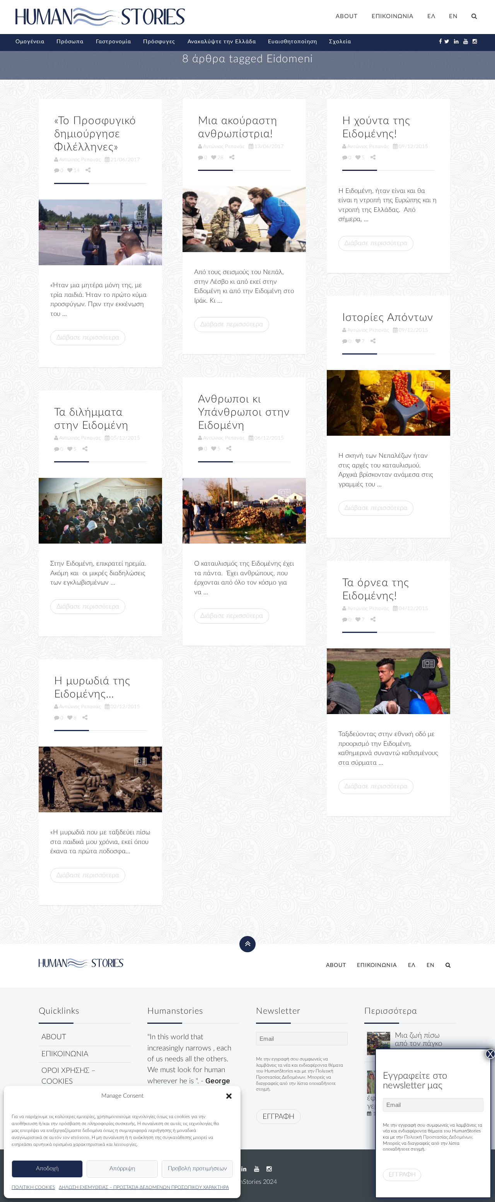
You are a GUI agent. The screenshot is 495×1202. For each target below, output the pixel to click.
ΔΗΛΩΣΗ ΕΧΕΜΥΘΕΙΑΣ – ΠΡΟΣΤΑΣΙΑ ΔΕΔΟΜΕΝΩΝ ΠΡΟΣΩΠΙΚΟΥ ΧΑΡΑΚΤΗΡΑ (144, 1187)
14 (76, 170)
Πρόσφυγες (159, 41)
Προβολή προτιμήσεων (197, 1168)
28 (220, 157)
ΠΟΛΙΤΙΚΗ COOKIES (33, 1187)
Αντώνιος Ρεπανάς (80, 159)
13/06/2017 (269, 146)
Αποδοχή (47, 1168)
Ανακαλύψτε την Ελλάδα (222, 41)
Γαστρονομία (113, 41)
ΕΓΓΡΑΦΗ (278, 1116)
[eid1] (100, 779)
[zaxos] (244, 219)
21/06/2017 (125, 159)
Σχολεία (340, 41)
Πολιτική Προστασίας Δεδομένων (438, 1137)
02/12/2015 (125, 706)
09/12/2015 (413, 146)
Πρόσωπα (70, 41)
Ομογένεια (29, 41)
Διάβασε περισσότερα (87, 337)
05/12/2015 (125, 438)
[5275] (388, 403)
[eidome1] (244, 511)
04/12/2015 (413, 608)
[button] (229, 1096)
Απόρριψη (122, 1168)
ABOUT (347, 16)
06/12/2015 (269, 438)
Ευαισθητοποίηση (292, 41)
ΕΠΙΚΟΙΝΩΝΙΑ (392, 16)
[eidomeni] (100, 511)
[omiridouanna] (100, 232)
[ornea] (388, 681)
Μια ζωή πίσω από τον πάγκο (418, 1039)
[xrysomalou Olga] (378, 1043)
